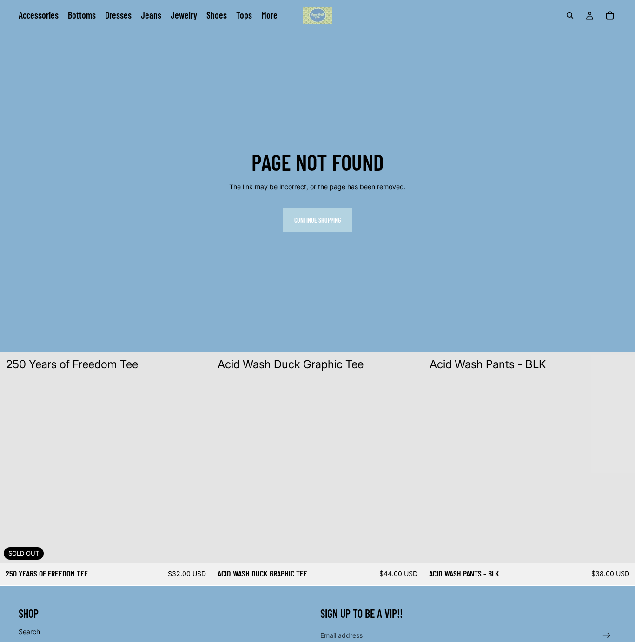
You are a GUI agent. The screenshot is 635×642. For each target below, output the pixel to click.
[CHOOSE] (409, 549)
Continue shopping (317, 220)
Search (29, 631)
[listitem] (269, 15)
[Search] (570, 15)
